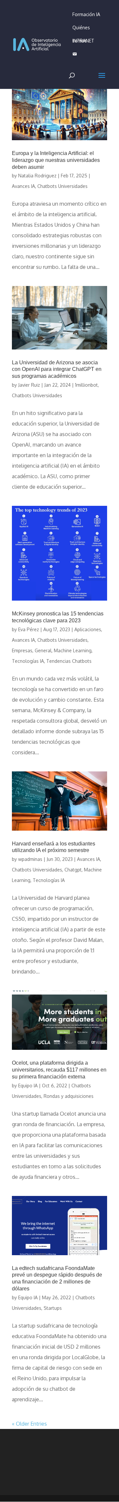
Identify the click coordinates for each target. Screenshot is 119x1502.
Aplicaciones (87, 629)
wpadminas (30, 859)
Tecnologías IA (28, 661)
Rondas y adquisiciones (69, 1096)
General (43, 650)
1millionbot (86, 385)
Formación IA (86, 14)
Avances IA (23, 186)
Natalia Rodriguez (37, 175)
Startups (53, 1308)
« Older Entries (29, 1423)
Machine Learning (73, 650)
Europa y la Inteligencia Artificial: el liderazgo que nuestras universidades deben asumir (56, 160)
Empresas (22, 650)
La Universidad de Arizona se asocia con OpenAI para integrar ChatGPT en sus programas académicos (56, 369)
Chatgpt (73, 869)
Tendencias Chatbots (69, 661)
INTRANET (83, 40)
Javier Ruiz (29, 385)
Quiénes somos (81, 29)
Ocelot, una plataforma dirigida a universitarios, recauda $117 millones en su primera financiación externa (59, 1069)
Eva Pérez (28, 629)
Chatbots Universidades (62, 186)
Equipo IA (28, 1085)
